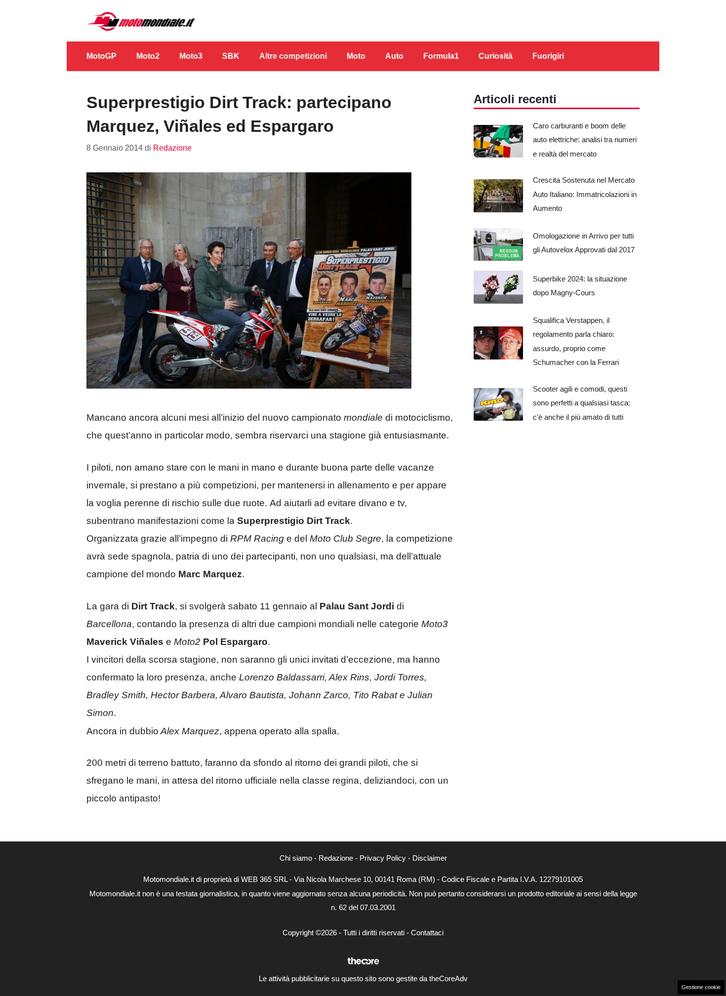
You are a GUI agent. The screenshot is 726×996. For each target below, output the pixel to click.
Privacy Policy (383, 858)
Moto (356, 56)
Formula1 (441, 56)
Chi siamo (296, 858)
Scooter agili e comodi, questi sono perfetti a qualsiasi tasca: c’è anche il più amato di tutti (581, 403)
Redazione (336, 858)
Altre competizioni (293, 56)
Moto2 (148, 56)
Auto (394, 56)
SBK (231, 56)
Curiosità (496, 56)
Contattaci (427, 932)
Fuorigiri (548, 56)
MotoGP (101, 56)
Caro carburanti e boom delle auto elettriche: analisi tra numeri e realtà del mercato (585, 139)
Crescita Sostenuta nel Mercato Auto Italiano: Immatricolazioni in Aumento (585, 194)
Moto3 (190, 56)
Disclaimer (429, 858)
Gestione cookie (701, 987)
